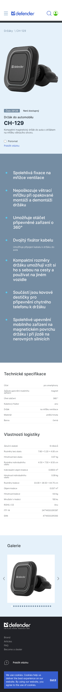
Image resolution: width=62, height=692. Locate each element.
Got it (53, 680)
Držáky (8, 30)
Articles (8, 641)
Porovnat (13, 141)
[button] (11, 606)
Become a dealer (13, 649)
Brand (7, 637)
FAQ (6, 645)
